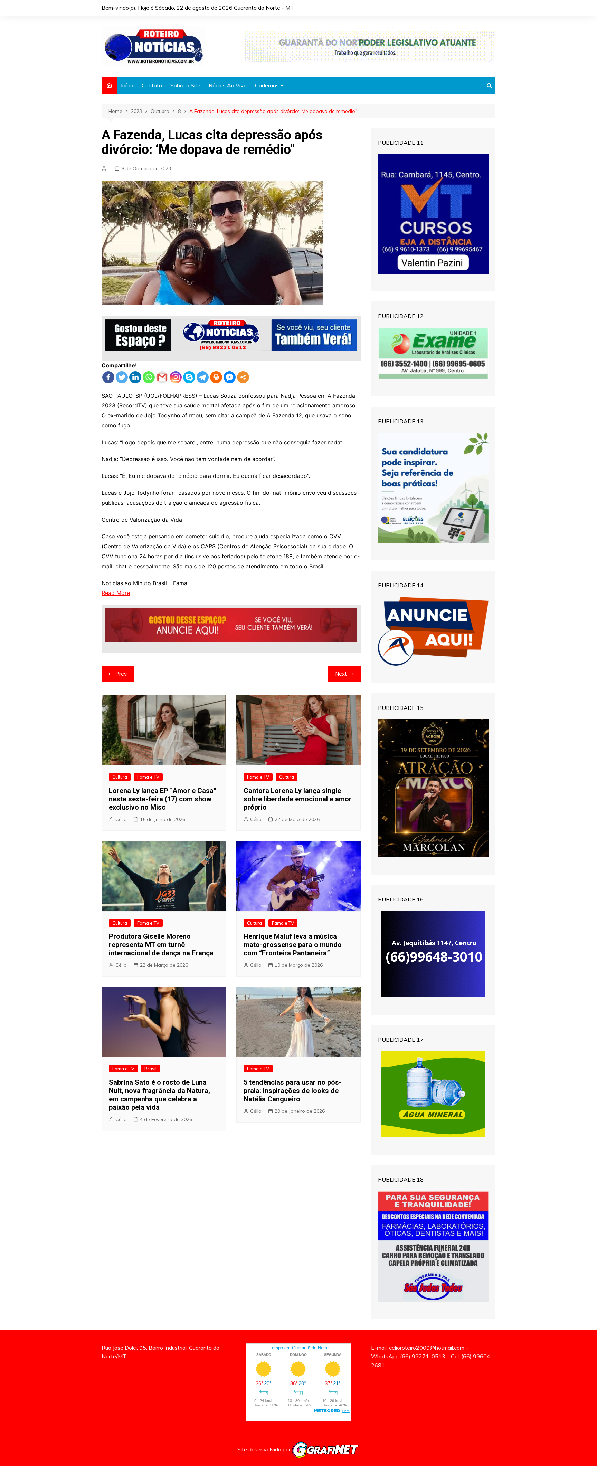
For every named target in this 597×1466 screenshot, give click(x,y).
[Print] (216, 377)
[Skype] (189, 377)
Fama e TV (148, 777)
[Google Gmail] (162, 377)
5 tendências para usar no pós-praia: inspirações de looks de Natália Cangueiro (293, 1090)
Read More (116, 592)
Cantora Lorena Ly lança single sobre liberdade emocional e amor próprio (298, 799)
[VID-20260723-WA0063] (369, 45)
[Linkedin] (135, 377)
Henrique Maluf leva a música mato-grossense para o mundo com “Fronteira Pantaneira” (293, 944)
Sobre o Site (185, 85)
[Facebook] (108, 377)
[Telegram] (203, 377)
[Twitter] (122, 377)
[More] (243, 377)
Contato (152, 85)
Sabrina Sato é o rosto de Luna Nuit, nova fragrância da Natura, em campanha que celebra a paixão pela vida (159, 1094)
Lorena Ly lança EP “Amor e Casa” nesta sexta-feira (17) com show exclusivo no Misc (163, 799)
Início (127, 85)
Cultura (119, 777)
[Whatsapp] (149, 377)
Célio (121, 819)
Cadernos (267, 85)
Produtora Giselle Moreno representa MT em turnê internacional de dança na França (161, 944)
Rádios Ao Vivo (228, 85)
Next (341, 674)
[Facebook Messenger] (230, 377)
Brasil (150, 1068)
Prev (121, 674)
